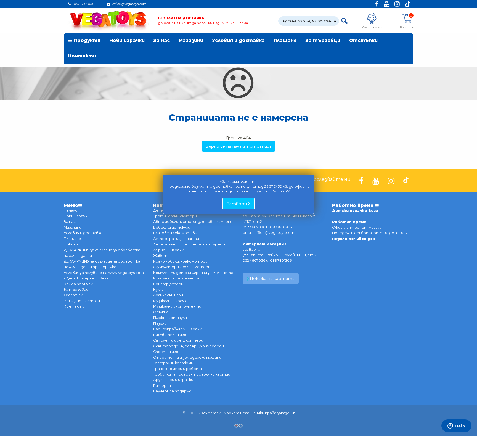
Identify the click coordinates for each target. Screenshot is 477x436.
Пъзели (159, 323)
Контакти (82, 56)
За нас (161, 40)
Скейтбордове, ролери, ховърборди (188, 346)
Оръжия (160, 312)
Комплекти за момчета (176, 278)
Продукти (87, 40)
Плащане (285, 40)
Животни (162, 255)
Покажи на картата (272, 278)
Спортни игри (167, 352)
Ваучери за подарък (172, 391)
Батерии (162, 386)
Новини (71, 244)
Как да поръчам (78, 284)
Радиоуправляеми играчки (178, 329)
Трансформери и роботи (177, 369)
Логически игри (168, 295)
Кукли (158, 289)
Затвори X (238, 203)
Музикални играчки (171, 301)
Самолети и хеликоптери (178, 340)
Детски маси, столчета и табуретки (190, 244)
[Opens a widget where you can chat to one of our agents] (456, 426)
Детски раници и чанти (176, 239)
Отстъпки (363, 40)
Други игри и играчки (173, 380)
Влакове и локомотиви (175, 233)
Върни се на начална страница (238, 146)
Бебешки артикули (171, 227)
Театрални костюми (173, 363)
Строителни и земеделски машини (187, 357)
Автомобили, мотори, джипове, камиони (192, 222)
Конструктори (168, 284)
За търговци (323, 40)
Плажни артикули (170, 318)
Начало (71, 210)
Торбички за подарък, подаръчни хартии (191, 374)
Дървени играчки (169, 250)
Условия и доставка (238, 40)
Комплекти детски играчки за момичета (193, 273)
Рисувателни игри (171, 335)
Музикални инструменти (177, 306)
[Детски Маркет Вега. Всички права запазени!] (238, 425)
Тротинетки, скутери (175, 216)
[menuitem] (84, 41)
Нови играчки (127, 40)
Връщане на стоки (82, 301)
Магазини (191, 40)
